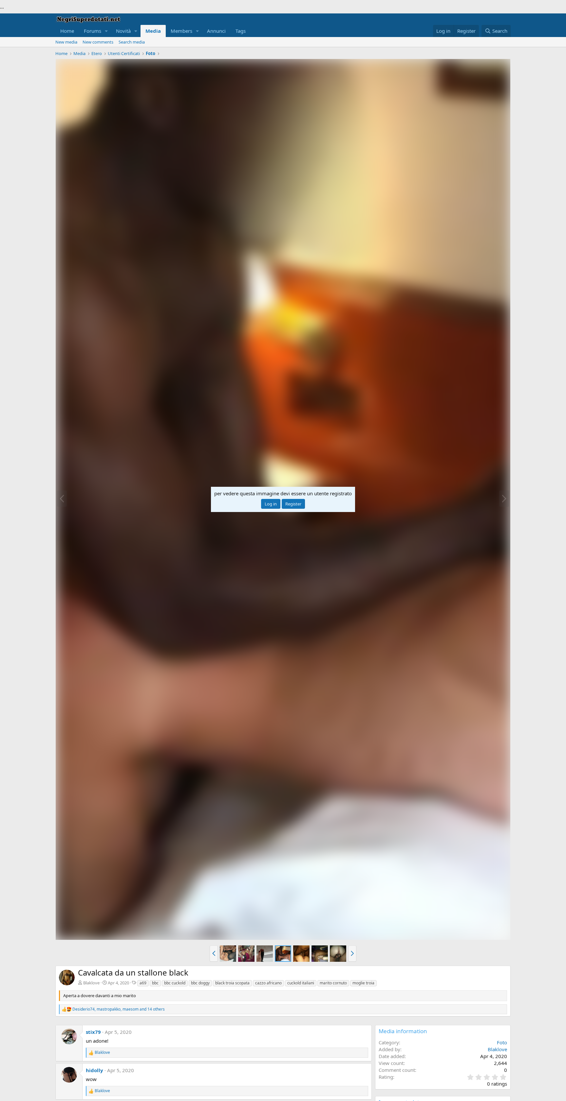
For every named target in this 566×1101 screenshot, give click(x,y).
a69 (143, 983)
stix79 (93, 1032)
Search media (132, 42)
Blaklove (91, 983)
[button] (106, 31)
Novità (123, 31)
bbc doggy (200, 983)
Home (67, 31)
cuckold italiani (300, 983)
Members (181, 31)
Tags (241, 31)
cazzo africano (268, 983)
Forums (92, 31)
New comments (98, 42)
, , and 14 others (118, 1009)
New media (66, 42)
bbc (155, 983)
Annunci (216, 31)
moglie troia (363, 983)
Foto (502, 1042)
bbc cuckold (174, 983)
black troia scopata (232, 983)
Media (153, 31)
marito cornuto (333, 983)
